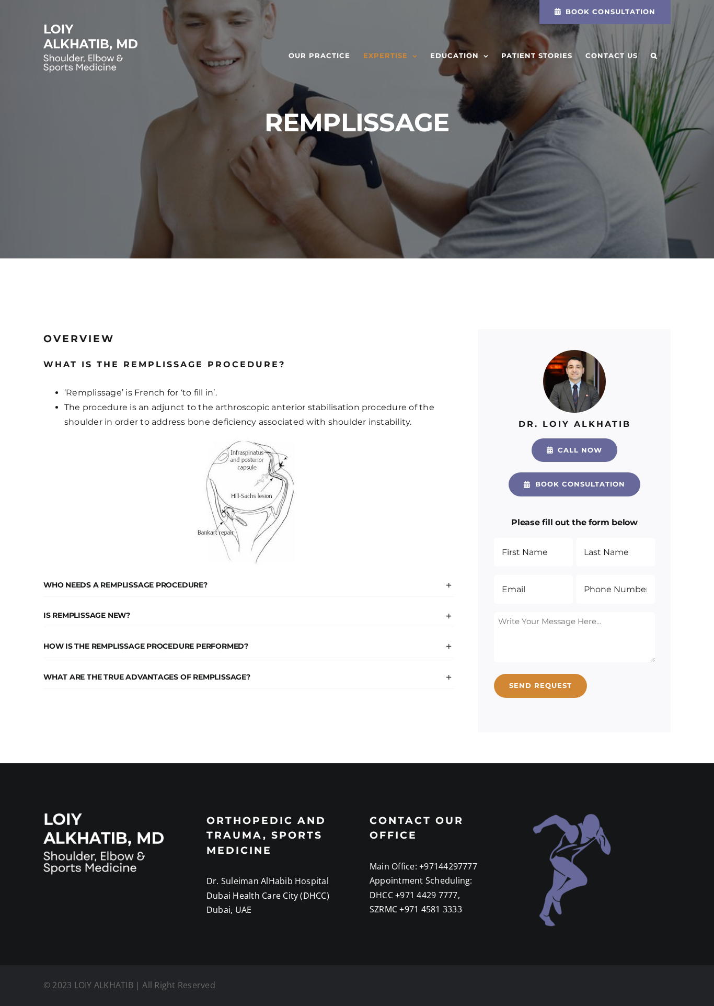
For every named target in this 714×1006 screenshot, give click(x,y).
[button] (654, 56)
